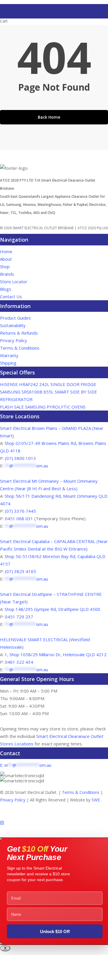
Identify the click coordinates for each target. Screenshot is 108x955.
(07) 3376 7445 (20, 511)
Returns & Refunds (19, 333)
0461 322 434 (19, 662)
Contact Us (11, 296)
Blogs (5, 289)
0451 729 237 (19, 617)
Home (6, 251)
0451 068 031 (19, 518)
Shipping (8, 363)
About (6, 259)
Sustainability (13, 325)
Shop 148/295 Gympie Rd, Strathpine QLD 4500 (52, 609)
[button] (54, 837)
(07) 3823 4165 (20, 571)
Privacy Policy (13, 340)
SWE (96, 800)
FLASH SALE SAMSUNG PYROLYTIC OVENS (43, 407)
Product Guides (15, 318)
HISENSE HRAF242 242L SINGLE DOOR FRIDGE (48, 384)
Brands (7, 274)
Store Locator (14, 281)
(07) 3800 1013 (20, 458)
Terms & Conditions (19, 348)
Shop (5, 266)
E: (25, 765)
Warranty (9, 355)
